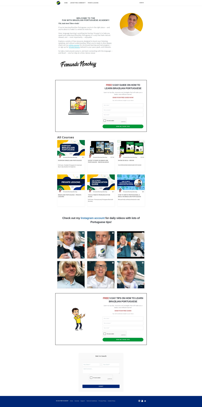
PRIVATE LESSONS (93, 2)
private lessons (74, 47)
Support (83, 400)
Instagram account (93, 218)
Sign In (142, 2)
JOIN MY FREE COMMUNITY (78, 2)
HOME (66, 2)
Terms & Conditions (91, 400)
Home (71, 400)
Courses (77, 400)
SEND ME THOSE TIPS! (123, 126)
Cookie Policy (111, 400)
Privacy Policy (102, 400)
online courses (74, 45)
